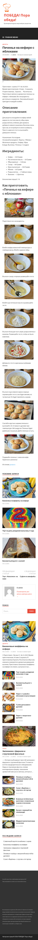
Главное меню (11, 37)
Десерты (5, 44)
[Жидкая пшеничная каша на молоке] (8, 828)
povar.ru (12, 464)
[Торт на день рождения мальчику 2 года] (19, 528)
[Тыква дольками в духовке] (8, 711)
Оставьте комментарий (25, 55)
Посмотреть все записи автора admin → (24, 594)
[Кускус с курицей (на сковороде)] (8, 817)
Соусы (4, 748)
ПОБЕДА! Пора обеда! (17, 17)
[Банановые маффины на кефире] (19, 498)
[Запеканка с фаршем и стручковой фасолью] (19, 747)
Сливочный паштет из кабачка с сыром (17, 841)
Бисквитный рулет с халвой (13, 561)
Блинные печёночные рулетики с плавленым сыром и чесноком (25, 801)
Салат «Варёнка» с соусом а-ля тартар (23, 789)
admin (14, 55)
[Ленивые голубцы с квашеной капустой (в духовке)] (8, 784)
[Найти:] (19, 611)
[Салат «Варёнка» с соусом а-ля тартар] (8, 795)
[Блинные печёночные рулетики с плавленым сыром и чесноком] (8, 806)
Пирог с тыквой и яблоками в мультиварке (25, 695)
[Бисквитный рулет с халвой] (19, 559)
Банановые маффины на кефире (15, 501)
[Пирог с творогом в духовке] (8, 722)
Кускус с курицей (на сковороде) (24, 811)
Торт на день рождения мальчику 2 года (18, 531)
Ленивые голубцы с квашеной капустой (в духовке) (24, 779)
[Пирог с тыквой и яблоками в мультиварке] (8, 700)
